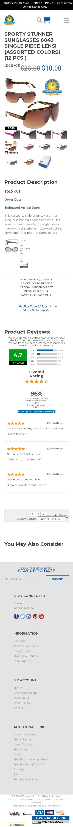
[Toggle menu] (66, 19)
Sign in (18, 687)
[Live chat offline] (50, 819)
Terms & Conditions (26, 646)
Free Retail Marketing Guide (31, 759)
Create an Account (25, 692)
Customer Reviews (25, 734)
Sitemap (11, 799)
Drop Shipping (22, 661)
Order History (22, 702)
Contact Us (21, 603)
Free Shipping (22, 739)
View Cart (20, 707)
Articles (18, 754)
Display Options (26, 518)
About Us (19, 641)
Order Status (21, 697)
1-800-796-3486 (32, 306)
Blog (16, 774)
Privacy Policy (22, 651)
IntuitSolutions (52, 805)
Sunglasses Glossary (26, 779)
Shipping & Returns (26, 656)
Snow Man (20, 749)
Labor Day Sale (23, 744)
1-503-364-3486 (40, 308)
